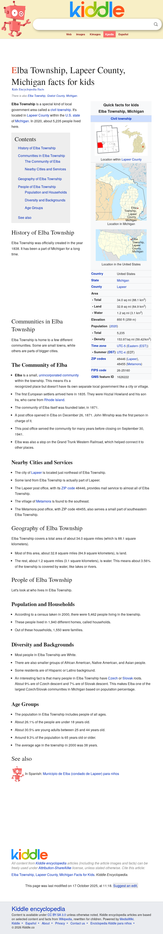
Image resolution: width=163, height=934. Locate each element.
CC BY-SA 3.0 (57, 915)
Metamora (134, 364)
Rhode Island (54, 399)
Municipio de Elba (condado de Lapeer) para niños (81, 773)
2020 (113, 326)
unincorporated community (59, 375)
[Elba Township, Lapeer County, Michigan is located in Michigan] (121, 191)
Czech (113, 678)
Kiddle (16, 923)
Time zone (98, 345)
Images (80, 34)
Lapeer (121, 286)
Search (156, 24)
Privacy (60, 923)
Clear (147, 24)
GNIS (95, 376)
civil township (61, 109)
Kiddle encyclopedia (51, 863)
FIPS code (98, 370)
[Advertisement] (81, 51)
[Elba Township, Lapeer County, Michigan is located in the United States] (121, 244)
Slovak (127, 678)
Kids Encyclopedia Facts (28, 89)
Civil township (121, 118)
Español (123, 34)
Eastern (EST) (137, 345)
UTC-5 (121, 345)
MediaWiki (126, 919)
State (95, 280)
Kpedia (109, 34)
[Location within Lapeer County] (121, 138)
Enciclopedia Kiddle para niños (111, 923)
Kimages (95, 34)
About (46, 923)
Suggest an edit (125, 885)
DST (111, 352)
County (96, 286)
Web (69, 34)
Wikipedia (65, 919)
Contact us (77, 923)
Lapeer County (132, 159)
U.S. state (72, 115)
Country (97, 273)
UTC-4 (121, 352)
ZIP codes (98, 358)
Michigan (123, 280)
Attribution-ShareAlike (54, 867)
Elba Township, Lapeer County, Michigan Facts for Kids (52, 874)
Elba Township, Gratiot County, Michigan (52, 96)
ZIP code (68, 488)
